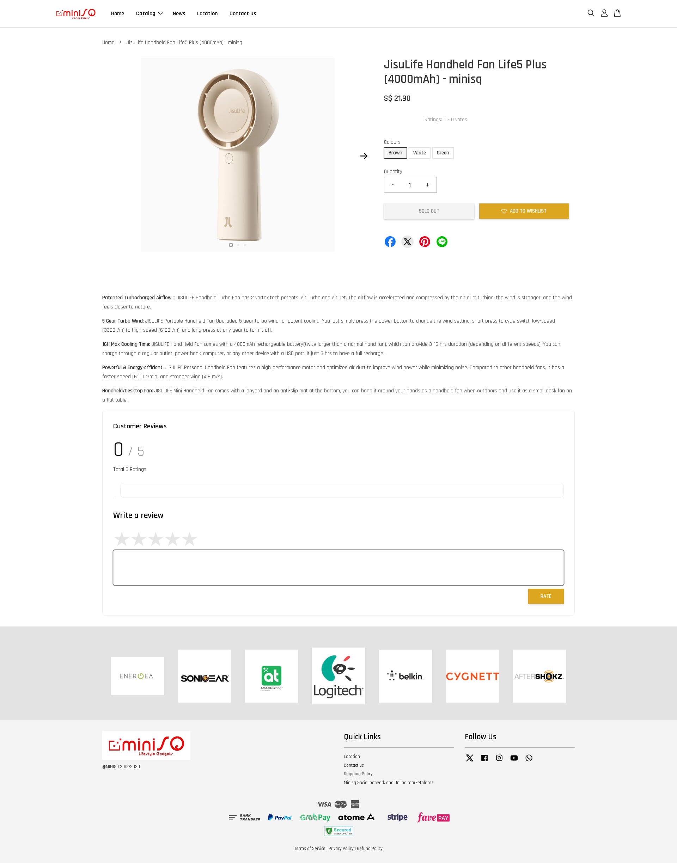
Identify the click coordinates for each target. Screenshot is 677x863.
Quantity (393, 171)
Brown (395, 152)
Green (443, 152)
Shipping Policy (358, 774)
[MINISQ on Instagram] (499, 761)
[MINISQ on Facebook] (484, 761)
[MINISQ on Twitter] (470, 761)
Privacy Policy (341, 848)
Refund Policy (370, 848)
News (179, 13)
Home (117, 13)
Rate (546, 596)
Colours (392, 142)
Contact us (243, 13)
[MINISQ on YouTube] (514, 761)
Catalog (145, 13)
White (419, 152)
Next (364, 156)
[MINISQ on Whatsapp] (529, 761)
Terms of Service (309, 848)
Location (207, 13)
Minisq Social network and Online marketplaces (389, 782)
